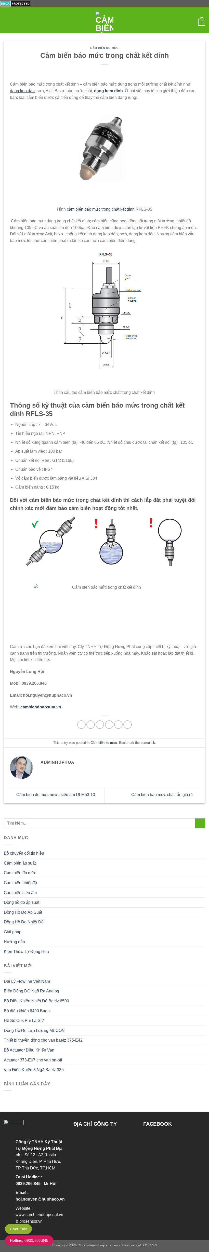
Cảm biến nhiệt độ (20, 883)
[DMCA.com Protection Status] (15, 3)
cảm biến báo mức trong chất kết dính (101, 209)
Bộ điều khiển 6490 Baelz (27, 1011)
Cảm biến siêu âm (20, 893)
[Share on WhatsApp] (81, 724)
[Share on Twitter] (100, 724)
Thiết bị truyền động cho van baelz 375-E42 (43, 1040)
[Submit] (200, 823)
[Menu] (7, 22)
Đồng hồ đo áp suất (21, 902)
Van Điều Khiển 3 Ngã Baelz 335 (34, 1070)
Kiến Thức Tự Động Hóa (26, 951)
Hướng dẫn (14, 942)
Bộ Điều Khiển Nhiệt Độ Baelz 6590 (36, 1001)
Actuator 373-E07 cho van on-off (33, 1060)
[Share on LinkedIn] (127, 724)
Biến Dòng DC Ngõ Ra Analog (31, 991)
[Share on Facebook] (90, 724)
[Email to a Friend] (109, 724)
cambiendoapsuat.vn (40, 707)
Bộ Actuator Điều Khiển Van (29, 1050)
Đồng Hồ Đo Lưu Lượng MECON (34, 1030)
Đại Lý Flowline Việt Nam (27, 981)
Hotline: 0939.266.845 (29, 1240)
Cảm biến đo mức (104, 47)
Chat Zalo (18, 1229)
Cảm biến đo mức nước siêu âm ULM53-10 (55, 795)
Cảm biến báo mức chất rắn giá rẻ (162, 795)
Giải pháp (12, 932)
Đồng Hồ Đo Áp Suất (23, 912)
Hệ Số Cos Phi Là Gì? (24, 1020)
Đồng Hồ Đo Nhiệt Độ (24, 922)
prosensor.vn (31, 1221)
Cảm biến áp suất (20, 863)
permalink (148, 743)
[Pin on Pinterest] (118, 724)
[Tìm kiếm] (192, 22)
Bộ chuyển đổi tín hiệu (24, 853)
